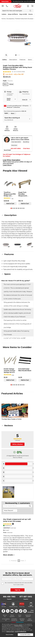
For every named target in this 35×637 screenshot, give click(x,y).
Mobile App (30, 606)
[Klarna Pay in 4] (13, 113)
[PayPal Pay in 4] (7, 113)
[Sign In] (28, 6)
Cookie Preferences (20, 631)
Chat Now (26, 148)
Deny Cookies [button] (9, 634)
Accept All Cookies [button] (25, 634)
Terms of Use (10, 631)
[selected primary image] (17, 36)
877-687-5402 (26, 597)
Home (3, 18)
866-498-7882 (9, 597)
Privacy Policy (18, 625)
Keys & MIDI (23, 14)
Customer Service (13, 606)
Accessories (10, 18)
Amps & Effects (13, 14)
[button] (17, 215)
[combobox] (10, 510)
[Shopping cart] (32, 6)
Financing (21, 606)
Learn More (7, 165)
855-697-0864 (16, 148)
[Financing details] (30, 105)
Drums (30, 14)
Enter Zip (24, 99)
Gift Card (4, 606)
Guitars (4, 14)
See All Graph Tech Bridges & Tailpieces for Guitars (16, 155)
